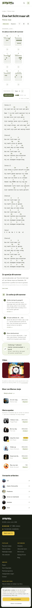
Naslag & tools (21, 555)
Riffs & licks (20, 552)
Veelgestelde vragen (8, 574)
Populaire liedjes (6, 546)
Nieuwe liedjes (6, 549)
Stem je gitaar (25, 98)
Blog (18, 557)
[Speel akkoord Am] (7, 49)
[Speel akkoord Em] (7, 84)
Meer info (14, 595)
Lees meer (5, 288)
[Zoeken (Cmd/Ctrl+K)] (24, 3)
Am (26, 107)
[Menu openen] (28, 3)
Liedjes (4, 11)
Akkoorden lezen (7, 28)
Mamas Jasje (10, 11)
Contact (4, 577)
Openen (9, 311)
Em (14, 107)
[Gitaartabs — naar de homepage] (8, 3)
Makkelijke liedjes (7, 552)
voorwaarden (24, 382)
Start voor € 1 (8, 533)
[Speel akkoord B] (18, 49)
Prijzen (4, 565)
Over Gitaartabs (6, 568)
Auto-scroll (9, 95)
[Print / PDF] (28, 24)
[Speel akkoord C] (7, 67)
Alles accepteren (16, 599)
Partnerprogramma (7, 571)
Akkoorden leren (22, 549)
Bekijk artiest (8, 393)
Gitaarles (20, 546)
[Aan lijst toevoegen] (24, 24)
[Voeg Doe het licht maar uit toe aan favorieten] (19, 23)
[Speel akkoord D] (18, 67)
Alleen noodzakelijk (16, 603)
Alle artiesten (6, 555)
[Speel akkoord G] (18, 84)
